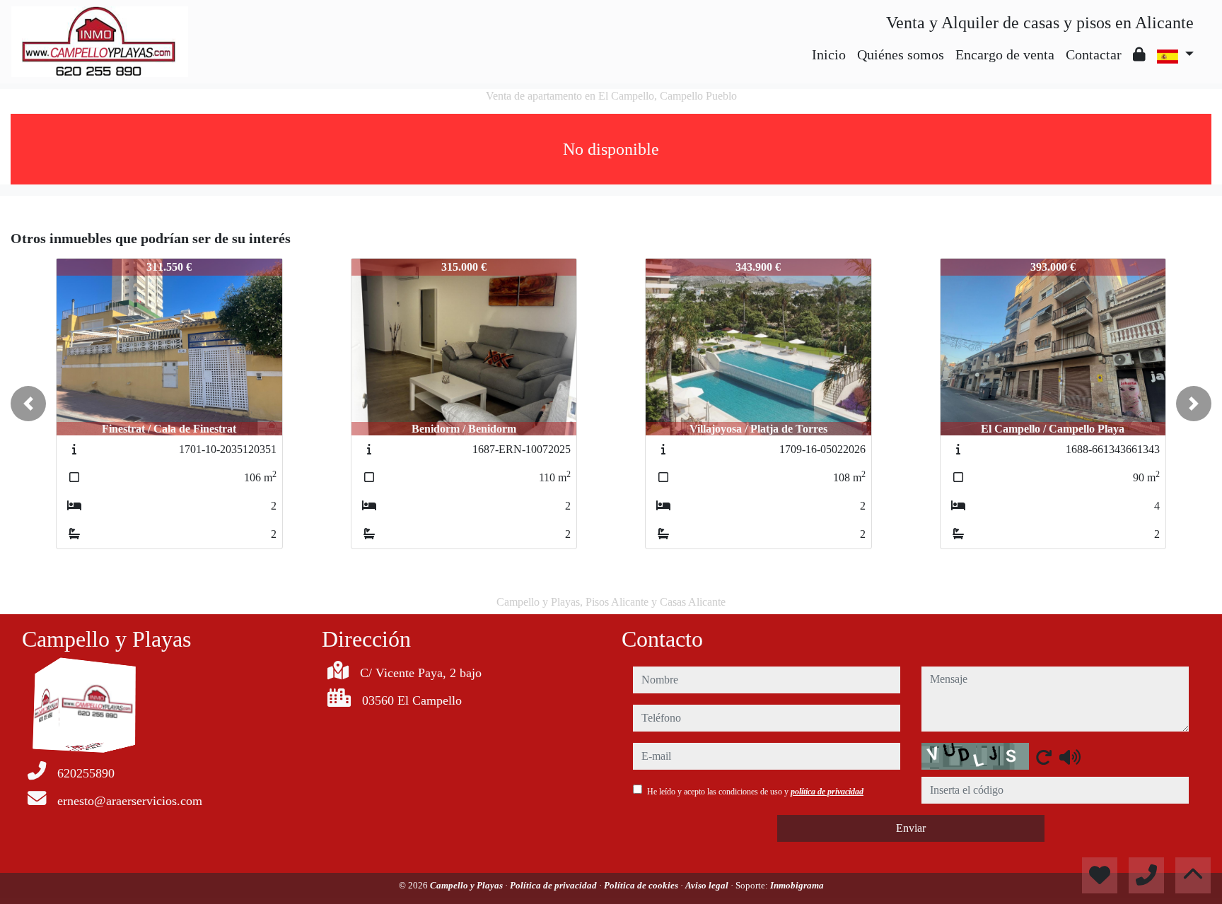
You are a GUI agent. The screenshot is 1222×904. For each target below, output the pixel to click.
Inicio (829, 54)
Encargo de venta (1004, 54)
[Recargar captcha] (1044, 757)
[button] (28, 403)
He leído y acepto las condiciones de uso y (755, 792)
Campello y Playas (467, 885)
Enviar (911, 828)
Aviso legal (708, 885)
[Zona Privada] (1139, 54)
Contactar (1094, 54)
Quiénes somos (900, 54)
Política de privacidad (554, 885)
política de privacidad (827, 792)
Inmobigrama (797, 885)
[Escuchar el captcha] (1070, 757)
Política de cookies (642, 885)
